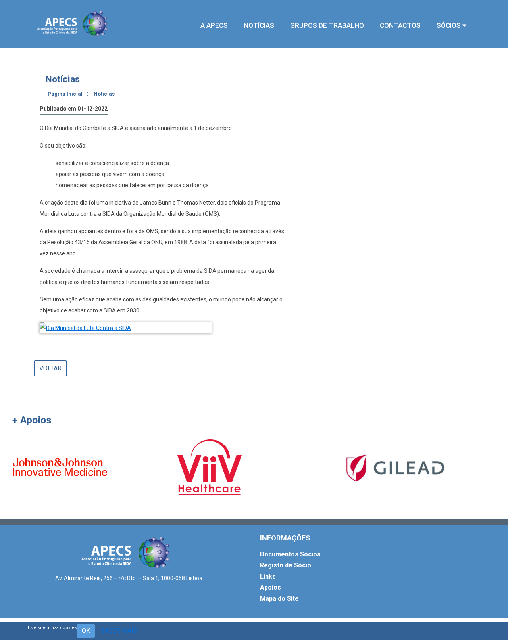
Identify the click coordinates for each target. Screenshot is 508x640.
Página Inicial (65, 94)
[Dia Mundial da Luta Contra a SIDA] (126, 327)
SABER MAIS (119, 630)
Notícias (104, 94)
